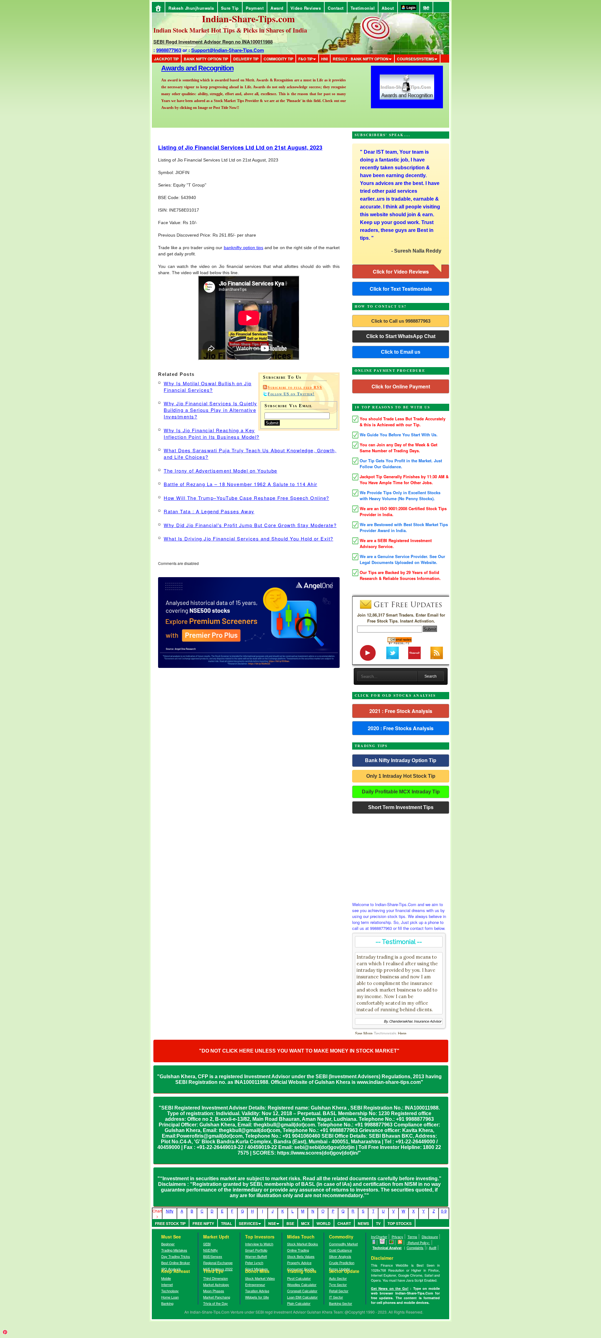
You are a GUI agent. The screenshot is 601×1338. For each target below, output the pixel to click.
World (323, 1223)
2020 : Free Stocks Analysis (401, 728)
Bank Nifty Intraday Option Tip (400, 760)
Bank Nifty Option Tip (206, 59)
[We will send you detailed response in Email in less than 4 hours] (382, 1242)
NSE (272, 1223)
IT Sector (336, 1297)
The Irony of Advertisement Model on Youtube (220, 470)
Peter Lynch (254, 1262)
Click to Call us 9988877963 (400, 321)
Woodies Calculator (301, 1284)
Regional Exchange (218, 1262)
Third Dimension (215, 1278)
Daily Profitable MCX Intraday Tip (401, 791)
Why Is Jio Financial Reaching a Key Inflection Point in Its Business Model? (211, 433)
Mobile (166, 1278)
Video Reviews (305, 8)
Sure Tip (230, 8)
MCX (305, 1223)
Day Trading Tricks (175, 1256)
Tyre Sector (338, 1284)
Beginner (168, 1243)
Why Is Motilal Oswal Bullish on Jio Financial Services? (208, 386)
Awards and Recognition (197, 116)
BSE (290, 1223)
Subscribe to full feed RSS (295, 387)
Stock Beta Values (301, 1256)
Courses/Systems (415, 59)
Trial (226, 1223)
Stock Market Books (302, 1243)
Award (277, 8)
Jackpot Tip (166, 59)
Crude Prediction (341, 1262)
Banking (167, 1303)
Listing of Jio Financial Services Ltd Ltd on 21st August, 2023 (240, 147)
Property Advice (299, 1262)
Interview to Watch (259, 1243)
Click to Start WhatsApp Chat (400, 336)
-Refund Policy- (418, 1242)
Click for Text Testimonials (401, 288)
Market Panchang (216, 1297)
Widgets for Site (257, 1297)
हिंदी (426, 8)
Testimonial (363, 8)
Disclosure (430, 1236)
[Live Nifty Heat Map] (391, 1242)
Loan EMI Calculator (302, 1297)
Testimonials (385, 1033)
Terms (412, 1236)
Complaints (415, 1247)
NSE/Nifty (210, 1250)
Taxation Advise (257, 1290)
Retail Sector (338, 1290)
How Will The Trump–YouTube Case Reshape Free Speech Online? (246, 498)
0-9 (444, 1210)
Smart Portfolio (256, 1250)
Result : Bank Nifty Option (360, 59)
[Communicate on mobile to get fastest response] (374, 1242)
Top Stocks (400, 1223)
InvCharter (379, 1236)
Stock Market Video (260, 1278)
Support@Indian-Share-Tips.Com (227, 50)
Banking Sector (340, 1303)
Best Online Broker (175, 1262)
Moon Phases (213, 1290)
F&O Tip (305, 59)
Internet (167, 1284)
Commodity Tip (278, 59)
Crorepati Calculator (302, 1290)
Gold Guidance (340, 1250)
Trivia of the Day (215, 1303)
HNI (324, 59)
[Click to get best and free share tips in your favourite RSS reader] (400, 1242)
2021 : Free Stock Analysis (400, 711)
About (388, 8)
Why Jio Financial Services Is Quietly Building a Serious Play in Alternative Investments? (210, 410)
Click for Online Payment (401, 386)
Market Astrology (216, 1284)
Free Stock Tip (170, 1223)
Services (248, 1223)
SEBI (207, 1243)
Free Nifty (203, 1223)
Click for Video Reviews (401, 271)
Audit (432, 1247)
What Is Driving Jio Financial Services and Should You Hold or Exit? (248, 538)
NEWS (363, 1223)
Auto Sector (338, 1278)
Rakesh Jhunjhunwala (191, 8)
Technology (170, 1290)
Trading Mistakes (174, 1250)
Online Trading (298, 1250)
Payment (255, 8)
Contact (336, 8)
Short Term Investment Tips (401, 807)
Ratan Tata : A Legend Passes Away (209, 511)
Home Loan (170, 1297)
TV (378, 1223)
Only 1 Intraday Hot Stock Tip (400, 776)
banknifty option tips (243, 247)
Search (430, 676)
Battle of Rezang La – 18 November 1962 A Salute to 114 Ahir (240, 484)
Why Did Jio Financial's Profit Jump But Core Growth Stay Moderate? (250, 525)
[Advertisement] (400, 856)
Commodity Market (343, 1243)
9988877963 (168, 50)
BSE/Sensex (212, 1256)
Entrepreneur (255, 1284)
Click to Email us (400, 352)
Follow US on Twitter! (291, 394)
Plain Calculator (299, 1303)
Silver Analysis (340, 1256)
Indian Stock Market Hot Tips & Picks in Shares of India (230, 30)
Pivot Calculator (299, 1278)
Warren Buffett (256, 1256)
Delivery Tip (246, 59)
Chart (344, 1223)
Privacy (397, 1236)
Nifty (169, 1210)
